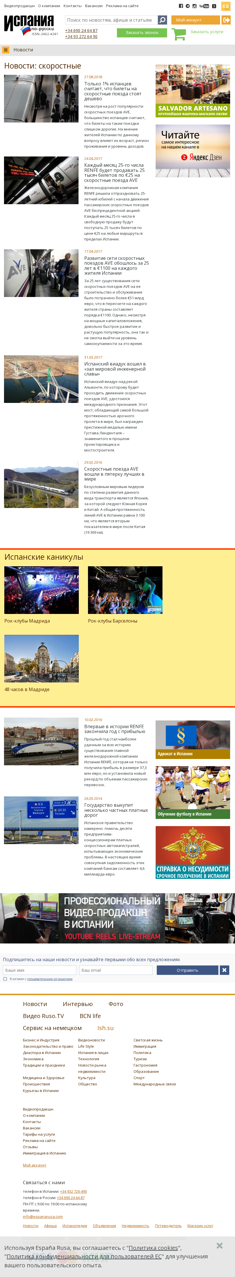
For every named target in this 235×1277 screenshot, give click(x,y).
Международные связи (155, 1084)
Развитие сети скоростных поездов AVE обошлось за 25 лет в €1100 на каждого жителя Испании (116, 265)
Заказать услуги (206, 31)
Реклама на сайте (122, 5)
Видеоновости (91, 1040)
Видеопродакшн (19, 5)
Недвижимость (135, 1225)
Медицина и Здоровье (43, 1077)
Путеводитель (168, 1225)
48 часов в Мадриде (27, 689)
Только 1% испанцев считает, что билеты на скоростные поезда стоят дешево (113, 91)
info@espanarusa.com (43, 1216)
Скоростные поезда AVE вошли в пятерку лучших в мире (114, 474)
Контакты (73, 5)
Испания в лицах (93, 1052)
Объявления (104, 1225)
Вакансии (94, 5)
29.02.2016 (93, 462)
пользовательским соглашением (50, 979)
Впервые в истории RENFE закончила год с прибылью (114, 729)
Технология (88, 1058)
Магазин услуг (200, 1225)
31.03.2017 (93, 357)
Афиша (50, 1225)
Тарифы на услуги (39, 1134)
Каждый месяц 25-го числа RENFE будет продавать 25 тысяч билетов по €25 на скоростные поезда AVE (114, 172)
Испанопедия (74, 1225)
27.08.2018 (93, 76)
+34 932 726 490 (73, 1191)
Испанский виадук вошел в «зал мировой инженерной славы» (115, 369)
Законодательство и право (48, 1046)
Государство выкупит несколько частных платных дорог (116, 810)
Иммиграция (145, 1046)
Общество (87, 1084)
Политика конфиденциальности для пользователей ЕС (84, 1256)
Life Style (86, 1046)
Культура (86, 1077)
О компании (49, 5)
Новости (23, 50)
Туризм (140, 1058)
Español (226, 4)
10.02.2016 (93, 719)
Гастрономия (145, 1065)
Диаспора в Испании (42, 1052)
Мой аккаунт (34, 1165)
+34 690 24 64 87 (81, 30)
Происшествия (36, 1084)
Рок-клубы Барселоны (112, 621)
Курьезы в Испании (41, 1090)
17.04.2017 (93, 251)
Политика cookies (153, 1248)
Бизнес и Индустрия (41, 1040)
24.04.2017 (93, 158)
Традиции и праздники (44, 1065)
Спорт (139, 1077)
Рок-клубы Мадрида (27, 621)
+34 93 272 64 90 (81, 36)
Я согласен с (41, 979)
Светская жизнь (148, 1040)
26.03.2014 (93, 798)
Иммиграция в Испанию (44, 1153)
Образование (146, 1071)
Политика (142, 1052)
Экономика (33, 1058)
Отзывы (30, 1146)
